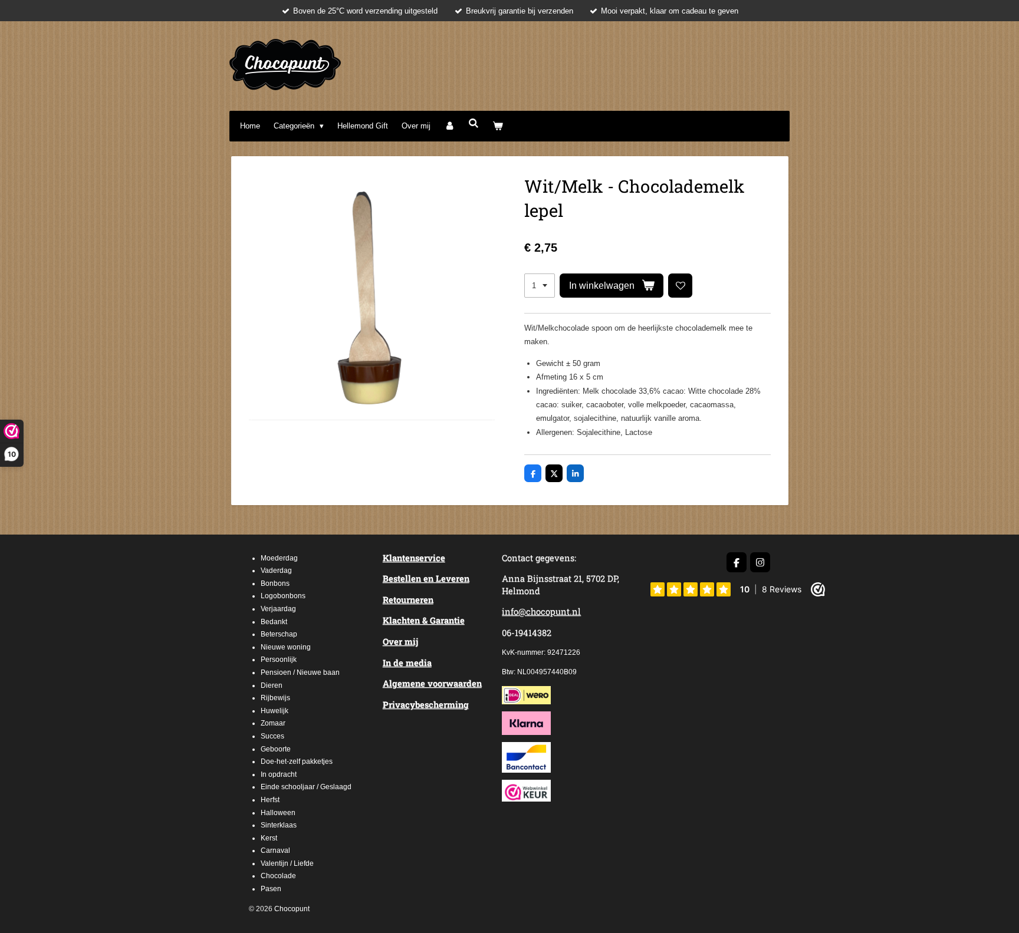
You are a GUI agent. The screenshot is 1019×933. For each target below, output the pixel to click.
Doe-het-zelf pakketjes (297, 761)
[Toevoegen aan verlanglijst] (680, 285)
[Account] (449, 126)
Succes (272, 736)
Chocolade (278, 876)
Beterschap (279, 634)
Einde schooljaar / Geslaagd (306, 787)
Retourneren (408, 599)
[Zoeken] (473, 123)
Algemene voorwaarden (432, 683)
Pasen (271, 889)
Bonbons (275, 583)
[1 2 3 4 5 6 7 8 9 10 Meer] (539, 285)
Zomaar (273, 723)
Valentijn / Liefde (287, 863)
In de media (407, 662)
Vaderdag (276, 570)
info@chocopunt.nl (541, 611)
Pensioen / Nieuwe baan (300, 672)
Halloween (278, 813)
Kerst (269, 838)
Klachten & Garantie (424, 620)
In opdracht (279, 774)
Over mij (400, 641)
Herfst (270, 800)
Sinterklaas (279, 825)
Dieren (271, 685)
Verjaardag (278, 609)
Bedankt (274, 622)
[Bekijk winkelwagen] (498, 126)
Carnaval (275, 850)
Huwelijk (274, 711)
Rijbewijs (275, 698)
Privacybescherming (426, 704)
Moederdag (279, 558)
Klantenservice (414, 557)
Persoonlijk (279, 659)
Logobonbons (283, 596)
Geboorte (276, 749)
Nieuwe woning (286, 647)
